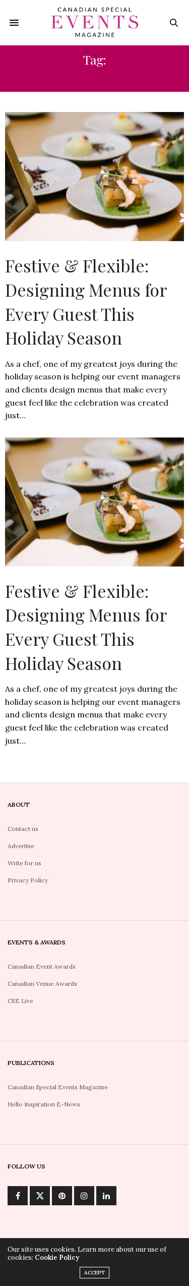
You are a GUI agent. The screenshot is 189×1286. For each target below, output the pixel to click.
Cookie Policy (57, 1257)
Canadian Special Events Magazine (58, 1087)
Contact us (23, 828)
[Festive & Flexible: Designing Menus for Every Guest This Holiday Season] (94, 176)
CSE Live (20, 1000)
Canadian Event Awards (42, 966)
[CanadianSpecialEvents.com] (94, 22)
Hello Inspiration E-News (44, 1104)
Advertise (21, 846)
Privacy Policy (28, 880)
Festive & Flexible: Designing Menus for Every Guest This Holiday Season (86, 301)
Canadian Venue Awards (42, 983)
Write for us (24, 863)
